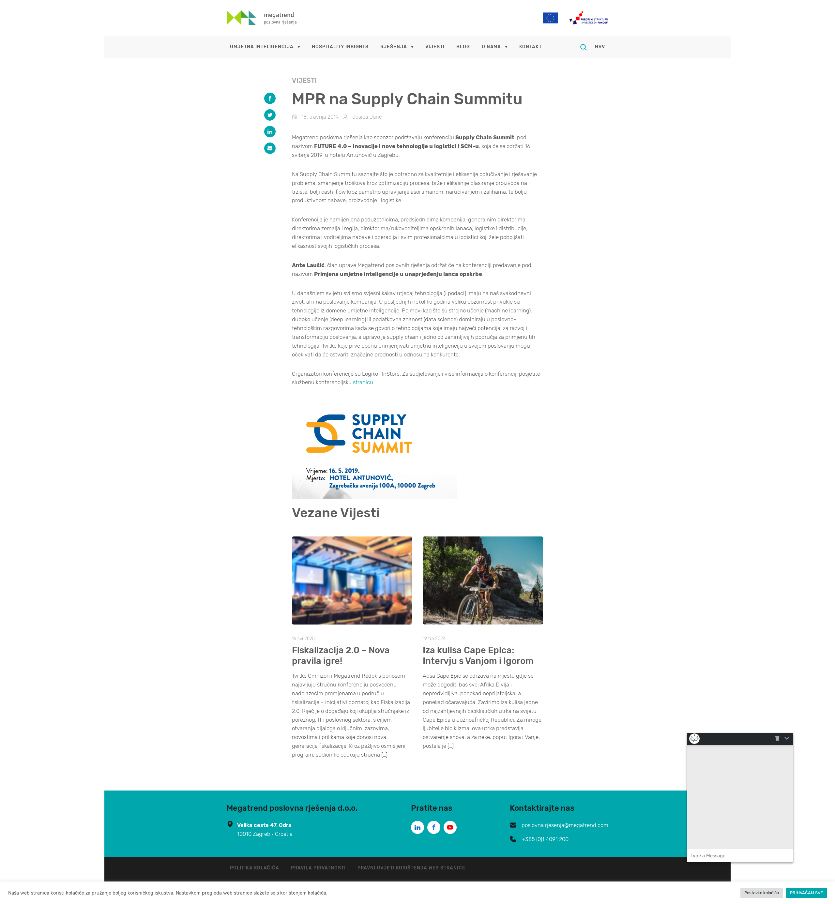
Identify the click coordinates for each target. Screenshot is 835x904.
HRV (600, 47)
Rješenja (393, 47)
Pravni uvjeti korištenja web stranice (411, 868)
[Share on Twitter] (270, 115)
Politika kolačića (254, 868)
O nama (491, 47)
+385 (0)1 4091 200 (545, 839)
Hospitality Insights (340, 47)
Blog (463, 47)
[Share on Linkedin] (270, 131)
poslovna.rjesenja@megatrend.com (565, 825)
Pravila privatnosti (318, 868)
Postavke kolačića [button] (761, 892)
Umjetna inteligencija (262, 47)
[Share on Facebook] (270, 98)
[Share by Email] (270, 148)
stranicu (363, 382)
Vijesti (435, 47)
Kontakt (530, 47)
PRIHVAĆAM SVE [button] (806, 892)
